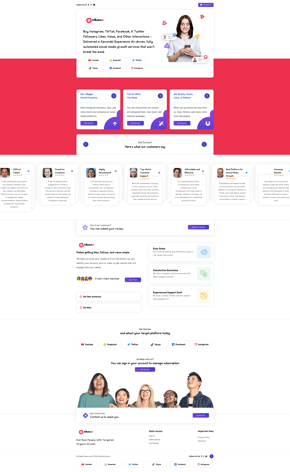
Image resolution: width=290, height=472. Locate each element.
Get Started (88, 123)
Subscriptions (154, 439)
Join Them (133, 280)
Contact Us (207, 5)
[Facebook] (88, 5)
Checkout (202, 441)
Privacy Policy (203, 437)
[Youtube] (94, 5)
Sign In (152, 436)
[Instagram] (91, 5)
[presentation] (85, 144)
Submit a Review (198, 227)
